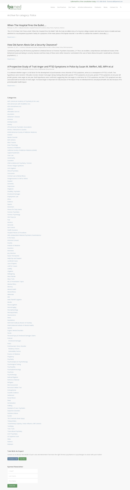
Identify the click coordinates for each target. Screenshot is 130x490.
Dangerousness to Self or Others (17, 178)
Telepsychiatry (11, 421)
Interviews (10, 251)
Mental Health (11, 289)
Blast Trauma (11, 142)
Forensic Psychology (13, 214)
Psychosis (10, 372)
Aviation (9, 135)
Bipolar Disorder (12, 137)
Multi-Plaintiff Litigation (14, 299)
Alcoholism (10, 114)
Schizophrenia (11, 390)
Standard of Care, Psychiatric (16, 408)
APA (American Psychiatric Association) (19, 127)
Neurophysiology (12, 310)
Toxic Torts (10, 429)
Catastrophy (11, 158)
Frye (8, 220)
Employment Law (12, 196)
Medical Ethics (11, 284)
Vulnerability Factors (14, 351)
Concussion (11, 173)
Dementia (10, 184)
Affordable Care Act (13, 111)
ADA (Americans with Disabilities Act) (18, 104)
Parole (9, 333)
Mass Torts (10, 279)
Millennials (10, 294)
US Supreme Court (13, 436)
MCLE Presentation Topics (15, 281)
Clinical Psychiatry (12, 171)
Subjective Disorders (13, 411)
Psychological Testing (14, 364)
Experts (9, 204)
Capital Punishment (13, 153)
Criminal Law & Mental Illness (16, 176)
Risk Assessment (12, 385)
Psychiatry (10, 359)
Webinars (10, 444)
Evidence (10, 202)
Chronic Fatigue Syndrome (15, 166)
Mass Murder (11, 276)
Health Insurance (12, 230)
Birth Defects (11, 140)
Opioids (9, 328)
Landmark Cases (12, 261)
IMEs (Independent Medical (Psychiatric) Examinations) (24, 235)
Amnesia (10, 119)
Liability (9, 269)
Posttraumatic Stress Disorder (16, 346)
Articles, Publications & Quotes (16, 129)
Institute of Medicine (13, 245)
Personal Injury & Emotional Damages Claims (21, 336)
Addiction (10, 109)
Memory (10, 287)
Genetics (10, 222)
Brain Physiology (12, 145)
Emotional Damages (13, 194)
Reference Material (13, 380)
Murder (9, 302)
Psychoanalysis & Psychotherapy (17, 362)
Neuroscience (11, 315)
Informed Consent (13, 240)
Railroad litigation (12, 377)
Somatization (11, 403)
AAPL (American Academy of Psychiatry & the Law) (23, 101)
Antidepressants (12, 122)
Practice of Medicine (13, 354)
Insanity (9, 243)
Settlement (10, 395)
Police (9, 343)
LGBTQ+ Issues (12, 266)
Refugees (10, 382)
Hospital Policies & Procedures (16, 233)
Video (9, 439)
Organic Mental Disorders (15, 330)
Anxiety (9, 124)
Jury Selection (11, 253)
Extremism (10, 207)
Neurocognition (12, 305)
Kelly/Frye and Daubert (14, 258)
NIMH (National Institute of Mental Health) (20, 325)
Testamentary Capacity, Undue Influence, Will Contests (24, 423)
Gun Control (11, 227)
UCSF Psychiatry (12, 434)
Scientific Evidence (13, 393)
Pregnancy (10, 357)
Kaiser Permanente (13, 256)
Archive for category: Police (21, 15)
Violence (10, 441)
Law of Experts (12, 263)
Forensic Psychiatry (13, 212)
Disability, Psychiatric (13, 191)
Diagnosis (10, 189)
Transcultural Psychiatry (14, 431)
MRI (8, 297)
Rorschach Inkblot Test (14, 387)
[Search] (121, 7)
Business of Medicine (14, 148)
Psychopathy (11, 367)
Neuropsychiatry (12, 312)
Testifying (10, 426)
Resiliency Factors (13, 349)
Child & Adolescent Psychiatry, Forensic (19, 163)
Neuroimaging (11, 307)
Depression (10, 186)
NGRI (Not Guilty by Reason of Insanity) (19, 323)
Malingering (11, 274)
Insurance (10, 248)
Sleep (9, 400)
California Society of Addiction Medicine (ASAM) (22, 150)
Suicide (9, 416)
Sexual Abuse (11, 398)
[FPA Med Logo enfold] (14, 7)
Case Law (10, 155)
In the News (11, 238)
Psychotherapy (12, 375)
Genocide (10, 225)
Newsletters (11, 320)
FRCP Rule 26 (11, 217)
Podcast (9, 338)
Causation (10, 160)
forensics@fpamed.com (115, 1)
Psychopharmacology (14, 369)
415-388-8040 (101, 1)
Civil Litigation (11, 168)
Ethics (9, 199)
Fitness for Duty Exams (14, 209)
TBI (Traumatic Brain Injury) (16, 418)
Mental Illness (11, 292)
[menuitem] (52, 7)
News (9, 317)
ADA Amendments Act (14, 106)
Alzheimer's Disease (13, 117)
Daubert (9, 181)
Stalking (9, 405)
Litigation (10, 271)
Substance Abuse (12, 413)
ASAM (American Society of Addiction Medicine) (22, 132)
